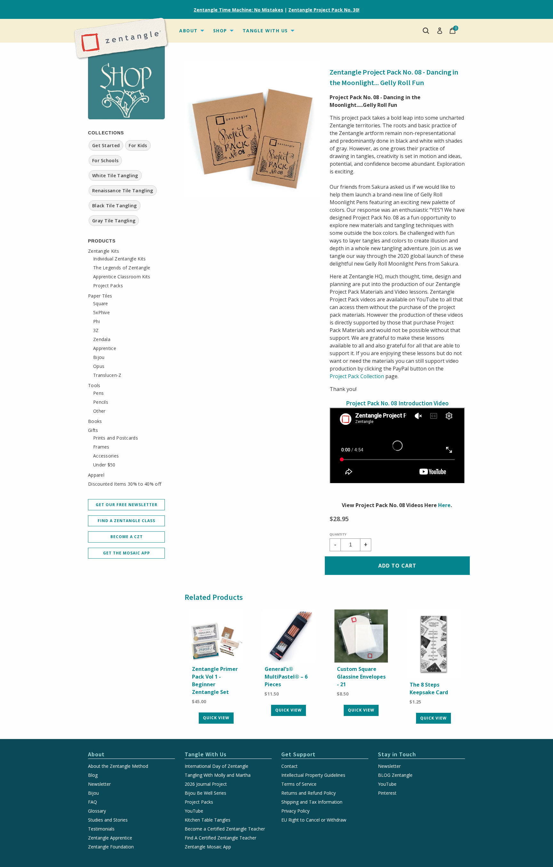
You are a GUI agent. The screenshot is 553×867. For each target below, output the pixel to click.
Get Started (106, 145)
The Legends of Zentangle (121, 268)
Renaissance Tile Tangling (122, 190)
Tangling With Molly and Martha (218, 775)
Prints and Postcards (115, 438)
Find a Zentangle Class (126, 520)
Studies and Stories (108, 820)
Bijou (99, 357)
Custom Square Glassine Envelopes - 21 (361, 676)
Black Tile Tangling (114, 206)
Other (99, 411)
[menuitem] (191, 30)
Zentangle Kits (103, 251)
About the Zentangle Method (118, 766)
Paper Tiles (100, 296)
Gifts (93, 430)
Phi (96, 321)
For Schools (105, 160)
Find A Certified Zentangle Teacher (220, 838)
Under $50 (104, 465)
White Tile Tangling (115, 175)
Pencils (100, 402)
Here (444, 505)
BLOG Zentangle (395, 775)
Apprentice (104, 348)
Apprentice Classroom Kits (121, 277)
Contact (289, 766)
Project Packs (108, 286)
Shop (220, 31)
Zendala (101, 339)
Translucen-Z (107, 375)
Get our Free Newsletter (126, 504)
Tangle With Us (265, 31)
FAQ (92, 802)
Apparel (96, 475)
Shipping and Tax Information (311, 802)
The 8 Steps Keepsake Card (429, 688)
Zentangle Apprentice (110, 838)
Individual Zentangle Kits (119, 259)
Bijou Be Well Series (205, 793)
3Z (96, 330)
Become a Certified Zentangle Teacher (225, 829)
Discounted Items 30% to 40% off (124, 484)
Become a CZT (126, 536)
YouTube (194, 811)
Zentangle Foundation (111, 847)
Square (100, 303)
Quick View (216, 717)
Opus (98, 366)
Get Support (298, 754)
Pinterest (387, 793)
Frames (101, 447)
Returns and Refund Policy (308, 793)
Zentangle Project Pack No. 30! (323, 10)
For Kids (138, 145)
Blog (93, 775)
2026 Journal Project (206, 784)
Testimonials (101, 829)
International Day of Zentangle (216, 766)
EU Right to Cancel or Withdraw (313, 820)
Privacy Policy (295, 811)
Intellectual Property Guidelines (313, 775)
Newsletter (99, 784)
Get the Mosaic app (126, 553)
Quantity (338, 534)
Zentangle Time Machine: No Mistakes (238, 10)
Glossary (97, 811)
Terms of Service (299, 784)
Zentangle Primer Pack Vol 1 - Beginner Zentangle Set (215, 680)
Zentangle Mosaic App (208, 847)
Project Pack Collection (357, 376)
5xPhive (101, 312)
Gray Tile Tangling (113, 221)
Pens (98, 393)
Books (95, 421)
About (188, 31)
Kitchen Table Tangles (207, 820)
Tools (94, 385)
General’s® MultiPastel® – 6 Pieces (286, 676)
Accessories (106, 456)
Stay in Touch (397, 754)
